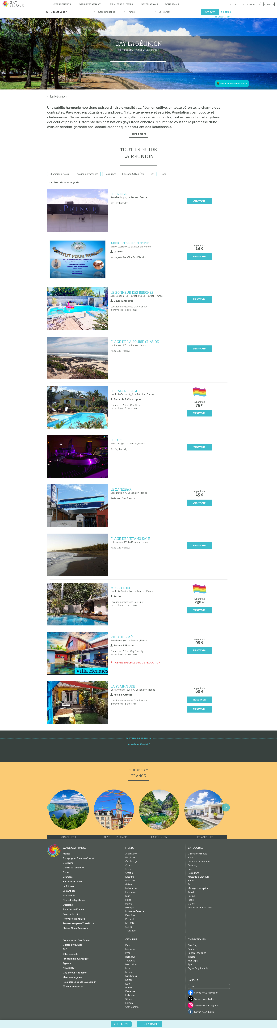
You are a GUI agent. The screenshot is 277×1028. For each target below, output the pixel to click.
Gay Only (193, 945)
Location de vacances (87, 174)
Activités (192, 892)
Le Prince (118, 194)
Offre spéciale (70, 954)
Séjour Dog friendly (198, 968)
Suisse (128, 927)
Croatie (129, 873)
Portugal (129, 919)
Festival (192, 896)
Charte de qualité (72, 944)
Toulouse (130, 960)
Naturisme (193, 949)
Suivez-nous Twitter (204, 999)
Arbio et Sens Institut (130, 243)
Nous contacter (74, 986)
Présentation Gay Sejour (76, 940)
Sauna (191, 880)
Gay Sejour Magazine (75, 972)
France (66, 853)
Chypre (129, 869)
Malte (128, 900)
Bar (152, 174)
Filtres (227, 12)
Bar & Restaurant (90, 4)
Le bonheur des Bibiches (131, 292)
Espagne (129, 876)
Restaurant (110, 174)
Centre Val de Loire (73, 867)
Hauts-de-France (72, 881)
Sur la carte (149, 1024)
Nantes (128, 980)
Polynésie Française (74, 919)
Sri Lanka (129, 923)
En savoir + (199, 201)
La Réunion (58, 96)
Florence (130, 991)
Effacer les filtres (224, 17)
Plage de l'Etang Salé (130, 538)
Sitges (128, 999)
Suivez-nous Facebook (206, 992)
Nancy (128, 972)
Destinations (149, 4)
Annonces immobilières (200, 907)
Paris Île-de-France (73, 909)
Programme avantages (75, 958)
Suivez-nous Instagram (206, 1005)
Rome (128, 987)
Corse (66, 872)
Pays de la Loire (71, 914)
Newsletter (69, 968)
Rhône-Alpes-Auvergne (75, 928)
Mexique (129, 907)
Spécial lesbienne (197, 953)
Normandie (69, 895)
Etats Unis (130, 880)
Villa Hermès (122, 637)
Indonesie (130, 892)
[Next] (226, 807)
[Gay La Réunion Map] (230, 67)
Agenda (67, 963)
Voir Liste (121, 1024)
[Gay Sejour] (13, 4)
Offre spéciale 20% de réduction (137, 662)
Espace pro (269, 4)
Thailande (130, 930)
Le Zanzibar (120, 489)
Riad (190, 869)
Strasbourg (131, 976)
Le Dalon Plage (124, 391)
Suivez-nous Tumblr (204, 1012)
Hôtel (190, 857)
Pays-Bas (130, 915)
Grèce (128, 884)
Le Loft (116, 440)
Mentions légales (72, 977)
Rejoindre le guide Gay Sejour (79, 982)
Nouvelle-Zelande (134, 911)
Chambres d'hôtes (59, 174)
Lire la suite (139, 134)
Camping (192, 865)
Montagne (193, 960)
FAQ (65, 949)
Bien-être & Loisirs (121, 4)
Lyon (127, 953)
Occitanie (68, 905)
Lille (127, 983)
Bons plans (172, 4)
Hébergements (62, 4)
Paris (127, 945)
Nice (127, 968)
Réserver (199, 699)
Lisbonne (130, 995)
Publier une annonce (251, 4)
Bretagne (68, 863)
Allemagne (131, 853)
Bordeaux (130, 957)
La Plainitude (122, 686)
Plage (163, 174)
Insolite (191, 957)
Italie (127, 896)
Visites (191, 903)
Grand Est (68, 877)
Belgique (130, 857)
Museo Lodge (121, 588)
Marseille (130, 949)
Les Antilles (69, 891)
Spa (190, 964)
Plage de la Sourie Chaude (134, 342)
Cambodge (131, 861)
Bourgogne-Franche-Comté (78, 858)
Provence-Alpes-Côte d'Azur (78, 923)
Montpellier (131, 964)
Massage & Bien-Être (133, 174)
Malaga (129, 1003)
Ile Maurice (131, 888)
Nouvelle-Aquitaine (74, 900)
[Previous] (51, 807)
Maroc (128, 903)
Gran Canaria (131, 1007)
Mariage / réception (198, 888)
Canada (129, 865)
